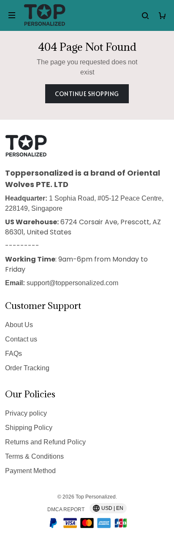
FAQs (13, 353)
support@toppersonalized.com (72, 282)
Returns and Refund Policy (45, 442)
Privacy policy (26, 413)
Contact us (21, 339)
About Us (19, 324)
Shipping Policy (28, 427)
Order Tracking (27, 368)
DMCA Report (65, 509)
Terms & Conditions (34, 456)
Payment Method (30, 470)
